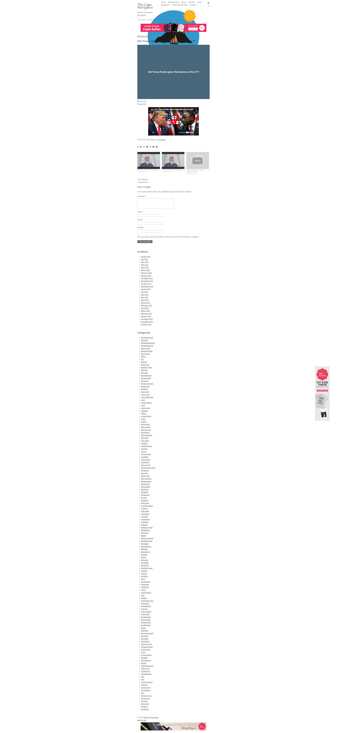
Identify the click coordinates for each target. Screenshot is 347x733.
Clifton (143, 414)
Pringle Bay (145, 614)
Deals (199, 2)
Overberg (144, 576)
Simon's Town (146, 644)
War (142, 693)
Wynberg (144, 707)
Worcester (145, 704)
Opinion (144, 574)
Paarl (143, 579)
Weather (191, 2)
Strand (143, 663)
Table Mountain (147, 666)
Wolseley (144, 701)
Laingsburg (145, 514)
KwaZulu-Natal (147, 506)
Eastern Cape (146, 430)
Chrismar (144, 411)
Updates (144, 685)
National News (173, 2)
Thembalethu (146, 674)
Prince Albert (146, 612)
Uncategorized (146, 682)
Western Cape (146, 696)
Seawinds (144, 639)
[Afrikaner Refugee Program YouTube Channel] (197, 160)
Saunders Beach (147, 633)
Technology (145, 671)
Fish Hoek (145, 438)
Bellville (144, 370)
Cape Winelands (147, 397)
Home (163, 2)
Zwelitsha (144, 709)
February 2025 (146, 305)
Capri (143, 400)
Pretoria (144, 609)
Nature (143, 557)
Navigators (165, 5)
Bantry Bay (145, 365)
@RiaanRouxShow (148, 343)
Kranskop (144, 500)
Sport (143, 652)
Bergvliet (144, 373)
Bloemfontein (146, 376)
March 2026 (145, 270)
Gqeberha (144, 457)
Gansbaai (144, 443)
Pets (142, 595)
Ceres (143, 405)
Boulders (144, 389)
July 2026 (144, 259)
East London (146, 427)
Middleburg (145, 530)
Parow (143, 590)
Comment (141, 196)
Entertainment (146, 435)
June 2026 (144, 262)
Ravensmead (146, 617)
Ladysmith (145, 511)
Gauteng (144, 449)
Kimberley (145, 490)
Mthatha (144, 549)
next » (146, 182)
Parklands (145, 587)
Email (140, 220)
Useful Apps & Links (179, 5)
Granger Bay (146, 460)
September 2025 (147, 286)
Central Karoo (146, 403)
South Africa (146, 650)
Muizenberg (145, 552)
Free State (145, 441)
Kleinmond (145, 495)
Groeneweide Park (148, 468)
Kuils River (145, 503)
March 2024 (145, 311)
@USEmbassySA (147, 346)
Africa (143, 357)
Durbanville (145, 424)
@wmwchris (143, 36)
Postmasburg (146, 606)
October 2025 (146, 284)
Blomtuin (144, 381)
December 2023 (147, 319)
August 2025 (146, 289)
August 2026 (146, 257)
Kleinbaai (144, 492)
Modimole (145, 544)
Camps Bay (145, 392)
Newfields (145, 563)
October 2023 (146, 324)
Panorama (145, 584)
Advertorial (145, 354)
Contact (193, 5)
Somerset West (147, 647)
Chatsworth (145, 408)
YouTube (161, 140)
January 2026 (146, 276)
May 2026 (144, 265)
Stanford (144, 658)
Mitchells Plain (146, 541)
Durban (144, 422)
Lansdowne (145, 519)
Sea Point (144, 636)
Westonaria (145, 698)
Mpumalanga (146, 546)
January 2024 (146, 316)
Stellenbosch (146, 660)
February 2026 (146, 273)
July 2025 (144, 292)
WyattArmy (144, 179)
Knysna (144, 498)
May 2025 (144, 297)
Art (142, 359)
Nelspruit (144, 560)
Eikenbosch (145, 433)
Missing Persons (147, 538)
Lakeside (144, 517)
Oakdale (144, 571)
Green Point (145, 465)
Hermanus (145, 471)
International (146, 479)
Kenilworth (145, 484)
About (183, 2)
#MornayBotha (146, 351)
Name (140, 212)
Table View (145, 669)
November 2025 (147, 281)
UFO (142, 679)
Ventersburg (146, 688)
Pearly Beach (146, 593)
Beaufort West (146, 367)
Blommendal (146, 378)
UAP (142, 677)
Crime (143, 419)
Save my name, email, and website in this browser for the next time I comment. (168, 237)
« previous (140, 182)
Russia (143, 628)
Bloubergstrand (147, 384)
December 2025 (147, 278)
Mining (143, 536)
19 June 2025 (142, 101)
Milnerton (145, 533)
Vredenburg (145, 690)
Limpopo (144, 525)
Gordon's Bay (146, 454)
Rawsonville (145, 620)
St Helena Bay (146, 655)
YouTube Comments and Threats (147, 170)
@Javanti (144, 340)
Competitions (146, 416)
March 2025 (145, 303)
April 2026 (145, 267)
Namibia (144, 555)
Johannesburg (146, 481)
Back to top (141, 720)
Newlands (145, 565)
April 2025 (145, 300)
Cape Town (145, 395)
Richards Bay (146, 622)
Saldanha (144, 631)
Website (140, 228)
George (144, 452)
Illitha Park (145, 476)
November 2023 (147, 322)
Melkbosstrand (147, 528)
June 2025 (144, 295)
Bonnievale (145, 386)
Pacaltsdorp (145, 582)
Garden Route (146, 446)
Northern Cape (147, 568)
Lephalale (145, 522)
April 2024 (145, 308)
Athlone (144, 362)
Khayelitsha (145, 487)
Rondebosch (145, 625)
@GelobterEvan (147, 338)
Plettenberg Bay (147, 601)
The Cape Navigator (145, 6)
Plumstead (145, 603)
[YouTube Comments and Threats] (148, 160)
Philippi (144, 598)
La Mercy (144, 509)
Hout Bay (144, 473)
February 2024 (146, 314)
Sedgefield (145, 641)
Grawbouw (145, 462)
